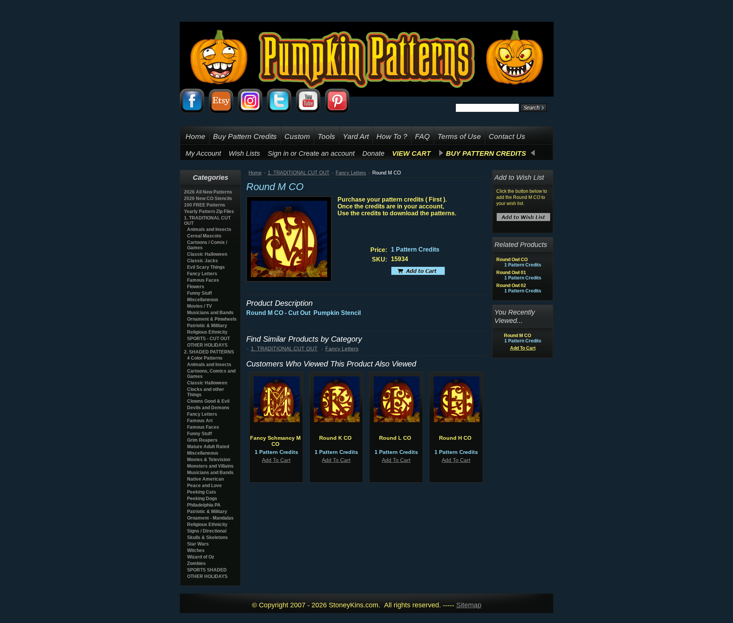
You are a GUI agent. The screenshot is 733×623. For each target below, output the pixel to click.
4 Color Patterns (205, 358)
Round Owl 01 (511, 272)
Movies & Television (208, 459)
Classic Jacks (202, 260)
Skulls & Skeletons (207, 537)
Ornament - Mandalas (210, 518)
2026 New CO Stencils (208, 198)
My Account (203, 153)
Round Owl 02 (511, 285)
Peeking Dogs (202, 498)
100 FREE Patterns (204, 205)
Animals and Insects (209, 229)
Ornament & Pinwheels (212, 319)
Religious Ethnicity (207, 332)
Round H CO (455, 438)
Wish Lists (244, 153)
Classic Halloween (207, 254)
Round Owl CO (512, 259)
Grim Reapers (202, 440)
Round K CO (335, 438)
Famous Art (200, 420)
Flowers (195, 286)
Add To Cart (276, 460)
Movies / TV (199, 306)
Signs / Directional (206, 531)
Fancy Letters (202, 273)
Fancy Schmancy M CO (275, 441)
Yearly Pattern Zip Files (209, 211)
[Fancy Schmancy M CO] (277, 420)
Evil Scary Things (206, 267)
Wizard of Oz (200, 557)
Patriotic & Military (207, 325)
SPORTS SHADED (207, 570)
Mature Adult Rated (208, 446)
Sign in (278, 153)
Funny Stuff (199, 293)
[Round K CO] (337, 420)
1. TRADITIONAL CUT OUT (298, 173)
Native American (205, 479)
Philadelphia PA (204, 505)
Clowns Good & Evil (208, 401)
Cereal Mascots (204, 236)
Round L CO (395, 438)
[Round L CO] (397, 420)
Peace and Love (204, 485)
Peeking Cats (201, 492)
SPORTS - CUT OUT (208, 338)
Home (255, 173)
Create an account (327, 153)
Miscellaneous (202, 299)
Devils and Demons (208, 407)
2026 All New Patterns (208, 192)
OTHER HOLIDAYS (207, 345)
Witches (196, 550)
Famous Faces (203, 280)
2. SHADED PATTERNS (209, 352)
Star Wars (198, 544)
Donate (373, 153)
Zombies (196, 563)
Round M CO (517, 335)
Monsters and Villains (210, 466)
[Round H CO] (457, 420)
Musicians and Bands (210, 312)
